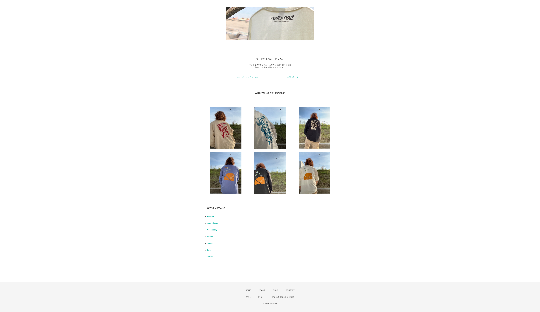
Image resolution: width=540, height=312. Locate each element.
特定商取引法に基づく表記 (283, 297)
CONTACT (290, 290)
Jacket (210, 243)
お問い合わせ (292, 77)
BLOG (275, 290)
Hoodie (210, 237)
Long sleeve (212, 223)
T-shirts (210, 216)
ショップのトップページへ (247, 77)
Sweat (210, 257)
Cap (209, 250)
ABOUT (262, 290)
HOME (248, 290)
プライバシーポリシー (255, 297)
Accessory (212, 230)
